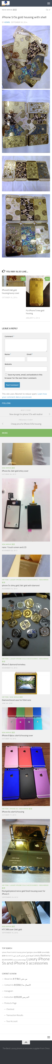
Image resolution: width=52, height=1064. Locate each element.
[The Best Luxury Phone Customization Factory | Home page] (7, 3)
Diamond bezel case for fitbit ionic (16, 700)
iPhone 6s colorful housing (13, 811)
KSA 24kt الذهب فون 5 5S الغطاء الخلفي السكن (19, 956)
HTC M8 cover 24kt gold (12, 929)
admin (7, 22)
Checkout (10, 1009)
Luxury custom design (19, 960)
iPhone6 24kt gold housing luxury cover (10, 292)
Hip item (5, 579)
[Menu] (48, 3)
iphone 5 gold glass (27, 952)
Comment (9, 336)
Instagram (8, 990)
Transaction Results (14, 1015)
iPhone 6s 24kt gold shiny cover (15, 470)
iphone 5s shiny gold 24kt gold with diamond (20, 585)
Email (30, 354)
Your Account (11, 1021)
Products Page (10, 1003)
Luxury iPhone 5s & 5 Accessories (24, 579)
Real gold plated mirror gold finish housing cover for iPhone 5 (23, 892)
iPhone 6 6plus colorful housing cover (17, 735)
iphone (4, 952)
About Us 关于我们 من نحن (15, 978)
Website (8, 364)
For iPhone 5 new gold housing (35, 312)
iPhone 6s (14, 808)
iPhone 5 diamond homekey (13, 664)
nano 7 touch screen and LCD (14, 547)
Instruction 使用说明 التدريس (16, 997)
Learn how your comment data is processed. (24, 395)
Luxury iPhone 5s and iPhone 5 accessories (26, 961)
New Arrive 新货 (9, 9)
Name (8, 354)
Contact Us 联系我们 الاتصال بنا (17, 984)
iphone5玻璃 (37, 952)
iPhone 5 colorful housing (14, 952)
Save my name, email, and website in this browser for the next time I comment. (23, 376)
